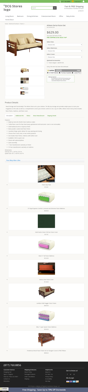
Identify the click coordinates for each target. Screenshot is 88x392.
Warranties (7, 381)
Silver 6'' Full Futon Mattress (46, 256)
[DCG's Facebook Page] (67, 374)
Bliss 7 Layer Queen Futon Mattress (46, 327)
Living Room (9, 16)
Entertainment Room (49, 16)
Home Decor (9, 20)
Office (61, 16)
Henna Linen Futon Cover (46, 279)
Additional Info (20, 115)
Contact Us (7, 379)
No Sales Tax (49, 374)
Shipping (26, 379)
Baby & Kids (70, 16)
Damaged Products (29, 374)
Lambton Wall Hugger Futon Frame (46, 303)
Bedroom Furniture (14, 23)
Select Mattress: (52, 48)
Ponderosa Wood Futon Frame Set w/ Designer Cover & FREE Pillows (46, 350)
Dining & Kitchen (32, 16)
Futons (22, 23)
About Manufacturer (38, 115)
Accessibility (48, 379)
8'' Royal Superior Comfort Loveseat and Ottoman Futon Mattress (46, 208)
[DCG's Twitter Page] (70, 374)
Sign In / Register (8, 374)
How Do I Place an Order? (11, 376)
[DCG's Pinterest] (74, 374)
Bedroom (20, 16)
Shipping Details (51, 115)
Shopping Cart (7, 372)
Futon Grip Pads (46, 185)
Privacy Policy (49, 376)
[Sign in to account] (83, 1)
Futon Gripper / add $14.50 (56, 63)
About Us (47, 372)
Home (6, 23)
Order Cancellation (29, 376)
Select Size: (50, 42)
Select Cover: (51, 54)
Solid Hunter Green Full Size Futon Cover (46, 232)
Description (9, 115)
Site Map (47, 381)
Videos (28, 115)
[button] (44, 390)
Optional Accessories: (53, 60)
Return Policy (28, 372)
